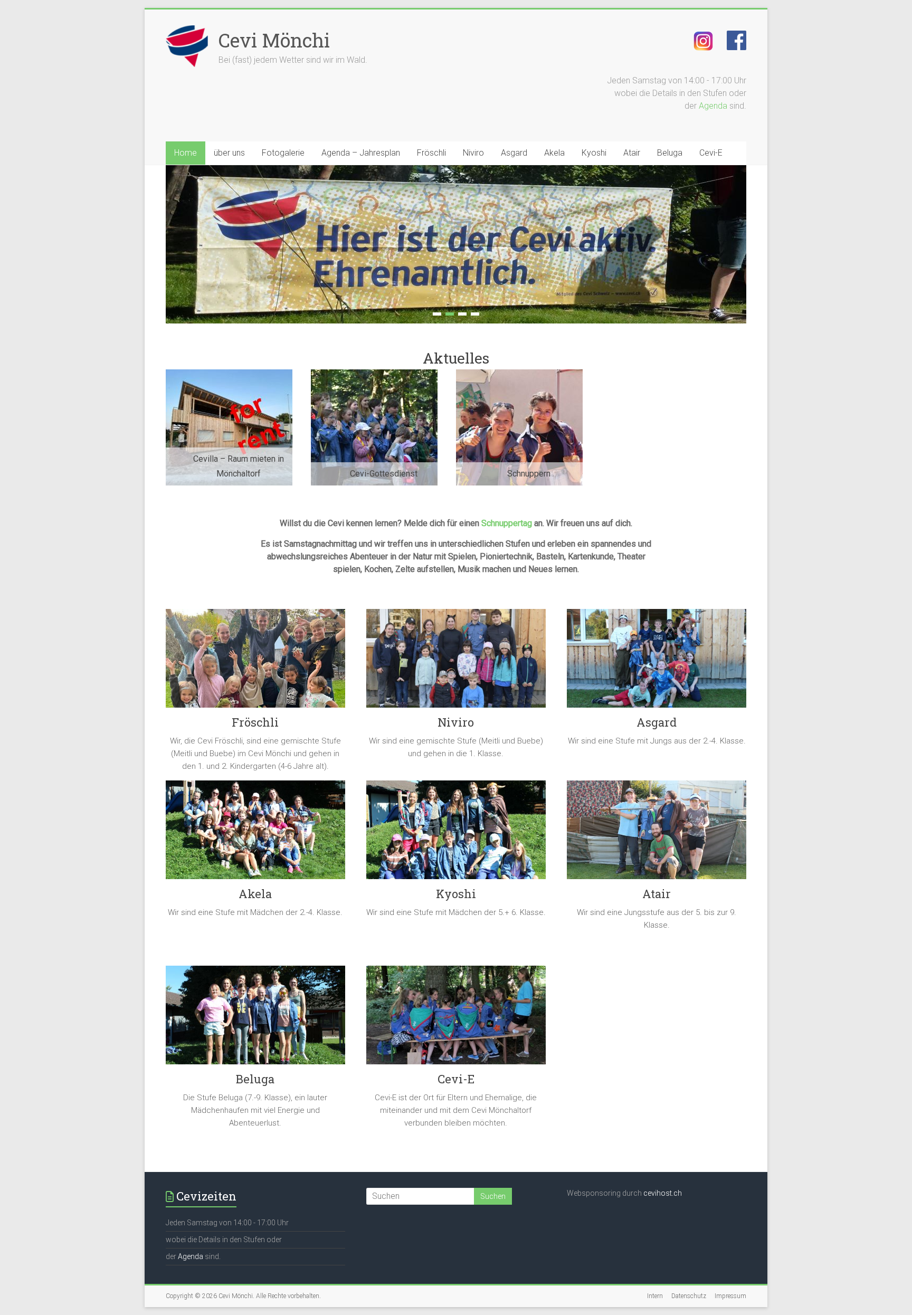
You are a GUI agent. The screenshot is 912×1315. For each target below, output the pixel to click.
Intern (655, 1296)
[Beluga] (255, 1019)
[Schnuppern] (519, 374)
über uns (229, 153)
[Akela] (255, 833)
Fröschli (431, 153)
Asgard (514, 153)
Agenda (713, 106)
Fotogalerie (283, 153)
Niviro (473, 153)
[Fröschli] (255, 662)
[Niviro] (456, 662)
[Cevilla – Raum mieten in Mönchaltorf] (229, 374)
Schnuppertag (506, 523)
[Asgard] (656, 662)
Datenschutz (688, 1296)
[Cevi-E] (456, 1019)
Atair (631, 153)
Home (185, 153)
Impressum (730, 1296)
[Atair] (656, 833)
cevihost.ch (662, 1193)
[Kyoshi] (456, 833)
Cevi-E (711, 153)
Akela (554, 153)
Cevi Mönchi (274, 40)
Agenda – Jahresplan (360, 153)
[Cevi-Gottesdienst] (374, 374)
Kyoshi (594, 153)
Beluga (669, 153)
